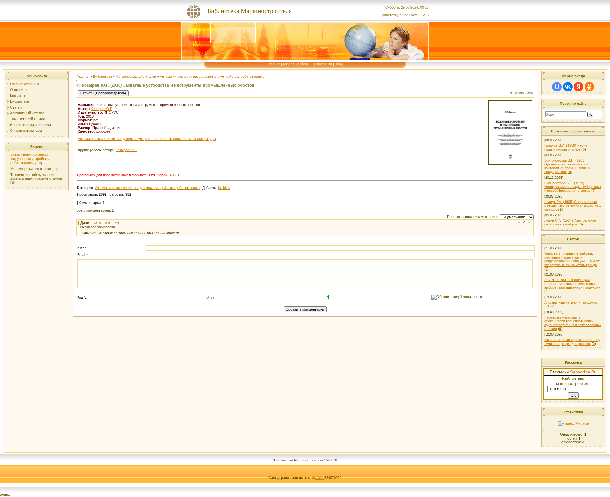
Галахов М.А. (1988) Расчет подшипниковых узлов (566, 147)
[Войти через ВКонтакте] (568, 86)
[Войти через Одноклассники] (589, 86)
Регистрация (322, 64)
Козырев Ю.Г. (101, 109)
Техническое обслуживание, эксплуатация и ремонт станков (36, 176)
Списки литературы (26, 130)
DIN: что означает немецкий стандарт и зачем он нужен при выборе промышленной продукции (572, 283)
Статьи (16, 107)
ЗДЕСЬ (174, 175)
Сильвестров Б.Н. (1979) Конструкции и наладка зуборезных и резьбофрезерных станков (572, 186)
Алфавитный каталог (27, 113)
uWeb (319, 478)
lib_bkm (224, 188)
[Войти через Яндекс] (578, 86)
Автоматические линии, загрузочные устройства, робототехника (30, 159)
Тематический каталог (28, 119)
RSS (425, 15)
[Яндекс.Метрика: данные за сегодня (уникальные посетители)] (573, 423)
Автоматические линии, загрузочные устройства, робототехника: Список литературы (147, 139)
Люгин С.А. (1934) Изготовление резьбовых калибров (570, 222)
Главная (273, 64)
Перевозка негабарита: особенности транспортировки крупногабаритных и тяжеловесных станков (572, 323)
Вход (339, 64)
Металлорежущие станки (30, 169)
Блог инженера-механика (30, 125)
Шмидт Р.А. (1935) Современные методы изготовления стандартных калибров (572, 205)
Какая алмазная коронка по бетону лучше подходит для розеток (572, 342)
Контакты (17, 95)
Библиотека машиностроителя (573, 381)
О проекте (18, 89)
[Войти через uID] (557, 86)
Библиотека (19, 101)
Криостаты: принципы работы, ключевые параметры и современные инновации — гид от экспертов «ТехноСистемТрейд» (572, 259)
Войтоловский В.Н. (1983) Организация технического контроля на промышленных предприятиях (567, 166)
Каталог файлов (296, 64)
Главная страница (24, 84)
